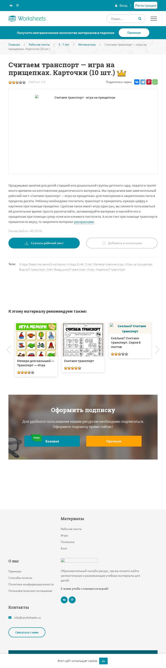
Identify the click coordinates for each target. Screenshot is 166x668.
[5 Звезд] (24, 82)
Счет (50, 269)
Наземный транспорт (110, 269)
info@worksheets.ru (27, 617)
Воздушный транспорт (70, 269)
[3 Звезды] (17, 82)
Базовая (52, 441)
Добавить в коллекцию (125, 243)
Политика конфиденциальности (31, 584)
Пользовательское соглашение (30, 591)
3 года (23, 264)
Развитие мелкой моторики (47, 264)
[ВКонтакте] (136, 82)
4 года (71, 264)
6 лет (80, 264)
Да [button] (103, 661)
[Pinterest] (149, 82)
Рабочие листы (71, 529)
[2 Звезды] (13, 82)
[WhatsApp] (155, 82)
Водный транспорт (32, 269)
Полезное (67, 542)
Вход (123, 5)
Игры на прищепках (138, 264)
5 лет (88, 264)
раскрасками (84, 221)
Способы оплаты (20, 578)
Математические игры (108, 264)
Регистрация (145, 5)
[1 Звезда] (10, 82)
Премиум (134, 32)
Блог (64, 548)
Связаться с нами (26, 632)
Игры (90, 269)
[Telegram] (142, 82)
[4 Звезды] (20, 82)
